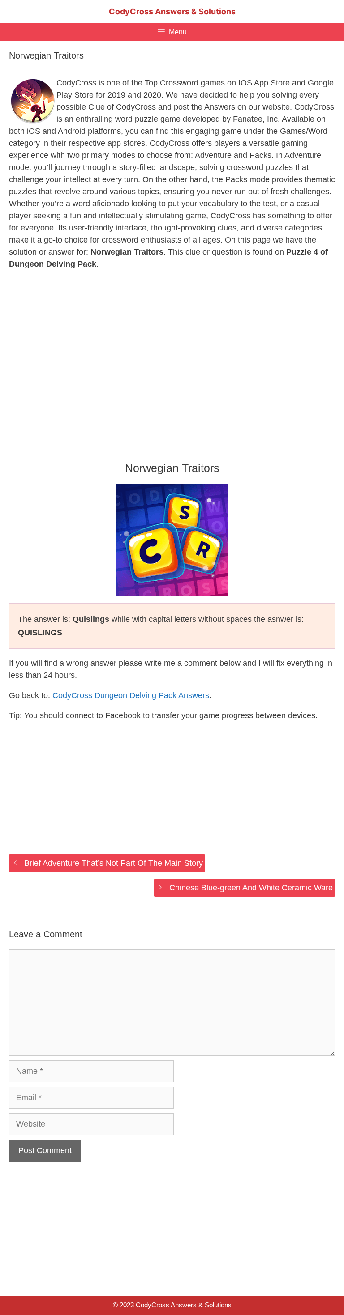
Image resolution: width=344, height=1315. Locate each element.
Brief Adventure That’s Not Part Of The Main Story (113, 863)
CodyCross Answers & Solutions (172, 11)
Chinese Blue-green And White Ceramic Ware (251, 887)
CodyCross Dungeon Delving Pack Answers (130, 695)
